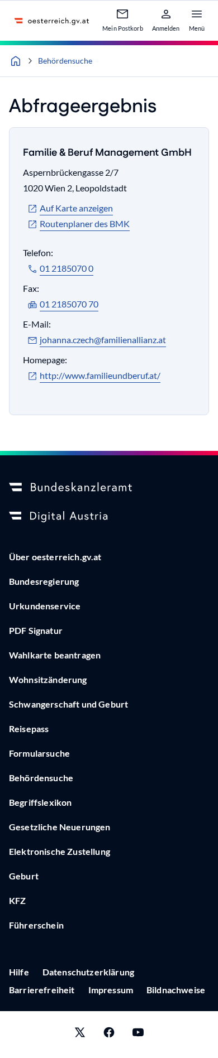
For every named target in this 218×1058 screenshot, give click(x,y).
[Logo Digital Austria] (109, 516)
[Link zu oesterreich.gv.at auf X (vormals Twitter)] (80, 1035)
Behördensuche (65, 60)
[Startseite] (15, 61)
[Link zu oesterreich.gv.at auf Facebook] (109, 1035)
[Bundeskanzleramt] (109, 487)
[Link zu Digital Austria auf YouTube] (138, 1035)
